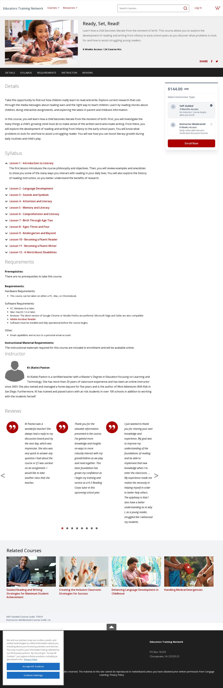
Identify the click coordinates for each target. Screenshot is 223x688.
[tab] (77, 163)
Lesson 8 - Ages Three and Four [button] (29, 227)
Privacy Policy (117, 674)
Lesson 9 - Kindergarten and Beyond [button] (33, 233)
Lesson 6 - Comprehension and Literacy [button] (34, 214)
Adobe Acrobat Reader (23, 319)
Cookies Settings (33, 675)
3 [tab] (72, 528)
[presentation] (53, 7)
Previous (3, 475)
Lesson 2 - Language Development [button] (31, 188)
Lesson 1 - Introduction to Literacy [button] (32, 163)
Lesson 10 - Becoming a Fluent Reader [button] (33, 239)
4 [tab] (77, 528)
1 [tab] (62, 528)
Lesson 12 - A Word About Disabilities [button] (33, 252)
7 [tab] (91, 528)
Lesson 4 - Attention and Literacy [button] (31, 201)
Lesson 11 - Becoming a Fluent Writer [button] (33, 246)
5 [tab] (82, 528)
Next (156, 475)
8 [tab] (96, 528)
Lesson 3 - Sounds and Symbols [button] (29, 195)
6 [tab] (86, 528)
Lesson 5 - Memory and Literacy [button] (30, 207)
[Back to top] (111, 626)
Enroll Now (191, 143)
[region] (33, 657)
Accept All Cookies (33, 666)
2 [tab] (67, 528)
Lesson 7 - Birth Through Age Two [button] (31, 220)
